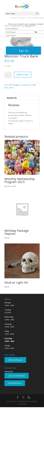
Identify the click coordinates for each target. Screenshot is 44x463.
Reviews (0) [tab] (12, 98)
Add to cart (22, 74)
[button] (36, 32)
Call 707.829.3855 (16, 375)
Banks (11, 88)
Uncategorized (25, 85)
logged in (21, 121)
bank (6, 88)
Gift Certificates (15, 360)
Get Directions (14, 383)
